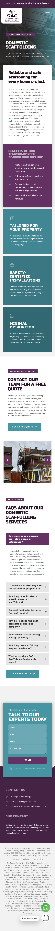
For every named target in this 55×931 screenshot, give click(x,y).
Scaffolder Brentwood (31, 894)
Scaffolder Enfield (14, 899)
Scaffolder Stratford (13, 908)
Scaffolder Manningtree (16, 863)
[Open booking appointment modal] (46, 918)
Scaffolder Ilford (23, 901)
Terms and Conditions (21, 859)
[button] (7, 460)
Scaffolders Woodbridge (38, 887)
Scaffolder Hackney (30, 899)
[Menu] (47, 13)
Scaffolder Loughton (40, 901)
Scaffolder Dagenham (23, 896)
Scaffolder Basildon (43, 891)
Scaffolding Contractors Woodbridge (19, 889)
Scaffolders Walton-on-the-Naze (25, 872)
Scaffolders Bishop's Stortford (17, 879)
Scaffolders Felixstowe (23, 868)
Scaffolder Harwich (13, 865)
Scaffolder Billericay (13, 894)
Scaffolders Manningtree (37, 863)
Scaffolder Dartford (41, 896)
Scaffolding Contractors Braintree (26, 875)
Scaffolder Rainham (14, 903)
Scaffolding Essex (10, 891)
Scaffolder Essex (42, 889)
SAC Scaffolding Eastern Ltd (34, 568)
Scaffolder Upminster (31, 908)
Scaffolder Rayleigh (31, 903)
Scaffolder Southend (41, 906)
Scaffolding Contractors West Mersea (33, 877)
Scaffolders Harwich (31, 865)
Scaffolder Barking (25, 891)
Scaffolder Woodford (28, 910)
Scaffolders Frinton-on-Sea (18, 870)
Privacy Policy (37, 859)
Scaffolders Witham (30, 882)
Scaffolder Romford (23, 906)
